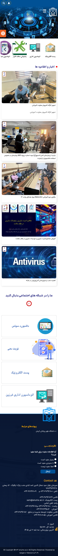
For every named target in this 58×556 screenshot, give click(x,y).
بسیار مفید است (47, 459)
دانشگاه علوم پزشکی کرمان (45, 431)
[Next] (5, 49)
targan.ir (22, 553)
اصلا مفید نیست (47, 466)
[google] (29, 306)
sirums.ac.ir (23, 550)
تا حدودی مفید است (45, 463)
